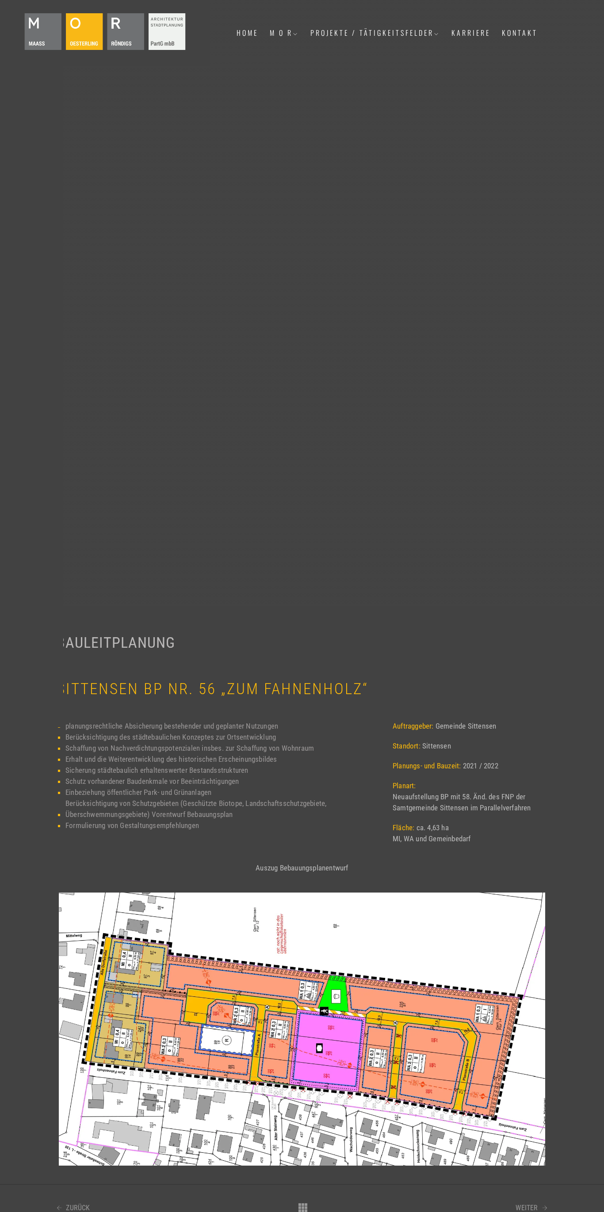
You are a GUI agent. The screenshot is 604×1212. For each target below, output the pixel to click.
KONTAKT (520, 32)
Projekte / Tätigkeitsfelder (372, 32)
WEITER (527, 1208)
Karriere (470, 32)
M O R (281, 32)
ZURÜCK (77, 1208)
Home (247, 32)
